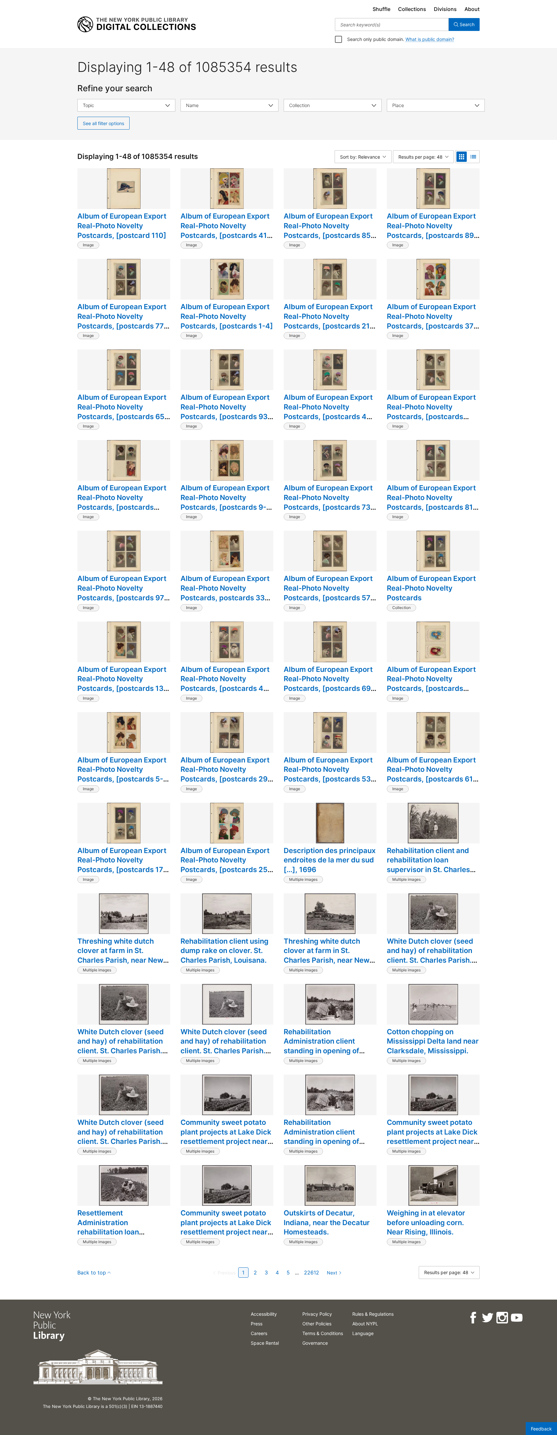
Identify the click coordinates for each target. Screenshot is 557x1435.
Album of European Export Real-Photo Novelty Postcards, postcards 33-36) (225, 592)
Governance (315, 1343)
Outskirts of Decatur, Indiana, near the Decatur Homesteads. (327, 1222)
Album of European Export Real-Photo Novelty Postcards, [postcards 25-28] (226, 864)
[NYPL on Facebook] (473, 1318)
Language (363, 1333)
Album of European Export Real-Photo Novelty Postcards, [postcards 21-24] (328, 320)
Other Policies (316, 1323)
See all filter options (103, 123)
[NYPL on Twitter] (487, 1318)
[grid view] (461, 157)
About (472, 9)
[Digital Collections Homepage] (136, 24)
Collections (412, 9)
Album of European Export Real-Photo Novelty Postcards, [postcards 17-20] (121, 864)
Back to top (91, 1272)
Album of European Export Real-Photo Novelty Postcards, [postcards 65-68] (122, 411)
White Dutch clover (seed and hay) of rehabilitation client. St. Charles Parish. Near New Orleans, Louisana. (430, 960)
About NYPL (365, 1323)
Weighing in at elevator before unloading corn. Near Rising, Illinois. (426, 1222)
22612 (311, 1272)
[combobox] (392, 24)
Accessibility (264, 1314)
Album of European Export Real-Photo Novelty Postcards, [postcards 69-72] (329, 683)
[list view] (473, 157)
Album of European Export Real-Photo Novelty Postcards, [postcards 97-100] (122, 592)
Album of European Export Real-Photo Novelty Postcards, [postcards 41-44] (225, 230)
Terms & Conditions (322, 1333)
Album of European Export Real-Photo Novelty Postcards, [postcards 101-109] (431, 411)
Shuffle (381, 9)
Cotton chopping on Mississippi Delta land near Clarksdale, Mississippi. (433, 1041)
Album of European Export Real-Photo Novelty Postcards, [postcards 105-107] (121, 502)
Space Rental (265, 1343)
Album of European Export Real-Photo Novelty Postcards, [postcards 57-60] (329, 592)
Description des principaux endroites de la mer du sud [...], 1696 (330, 860)
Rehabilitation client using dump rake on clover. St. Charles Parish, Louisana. (225, 950)
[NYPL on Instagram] (502, 1318)
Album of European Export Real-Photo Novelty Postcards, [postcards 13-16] (122, 683)
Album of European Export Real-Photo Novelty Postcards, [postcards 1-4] (227, 316)
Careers (259, 1333)
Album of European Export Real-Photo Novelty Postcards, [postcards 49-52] (329, 411)
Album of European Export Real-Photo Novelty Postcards (431, 588)
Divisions (445, 9)
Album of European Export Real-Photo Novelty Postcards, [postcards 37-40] (432, 320)
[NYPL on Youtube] (516, 1318)
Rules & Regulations (373, 1314)
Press (256, 1323)
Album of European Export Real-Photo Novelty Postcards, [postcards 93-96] (226, 411)
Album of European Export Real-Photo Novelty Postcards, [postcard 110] (121, 225)
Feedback (541, 1428)
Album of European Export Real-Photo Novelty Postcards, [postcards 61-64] (431, 774)
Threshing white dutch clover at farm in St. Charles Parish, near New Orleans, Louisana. (120, 955)
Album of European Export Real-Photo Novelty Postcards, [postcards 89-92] (432, 230)
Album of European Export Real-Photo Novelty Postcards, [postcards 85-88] (329, 230)
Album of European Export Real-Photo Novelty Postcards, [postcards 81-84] (431, 502)
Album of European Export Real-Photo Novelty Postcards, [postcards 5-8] (121, 774)
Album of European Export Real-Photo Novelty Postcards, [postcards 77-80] (122, 320)
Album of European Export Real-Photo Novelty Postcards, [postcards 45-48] (226, 683)
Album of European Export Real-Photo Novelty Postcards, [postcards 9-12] (225, 502)
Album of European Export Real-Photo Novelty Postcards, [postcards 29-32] (226, 774)
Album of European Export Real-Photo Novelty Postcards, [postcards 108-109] (431, 683)
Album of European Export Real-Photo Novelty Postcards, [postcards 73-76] (329, 502)
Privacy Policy (317, 1314)
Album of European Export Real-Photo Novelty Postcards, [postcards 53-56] (329, 774)
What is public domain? (430, 39)
